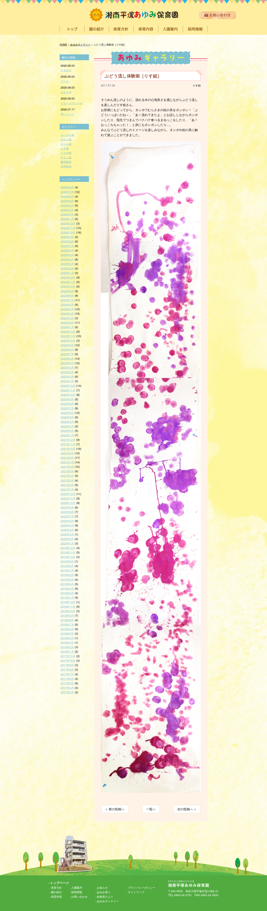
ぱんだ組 (66, 139)
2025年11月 (68, 228)
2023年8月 (67, 349)
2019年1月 (67, 597)
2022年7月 (67, 408)
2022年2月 (67, 431)
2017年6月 (67, 679)
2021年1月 (67, 489)
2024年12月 (68, 277)
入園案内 (76, 887)
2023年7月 (67, 354)
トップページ (59, 882)
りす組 (197, 85)
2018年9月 (67, 615)
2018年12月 (68, 602)
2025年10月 (68, 232)
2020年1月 (67, 543)
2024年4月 (67, 313)
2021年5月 (67, 471)
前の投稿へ (116, 809)
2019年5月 (67, 579)
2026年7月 (67, 192)
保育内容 (56, 896)
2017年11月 (68, 656)
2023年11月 (68, 336)
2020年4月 (67, 530)
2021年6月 (67, 466)
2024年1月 (67, 327)
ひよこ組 (66, 157)
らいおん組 (67, 135)
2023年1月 (67, 381)
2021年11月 (68, 444)
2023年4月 (67, 367)
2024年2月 (67, 322)
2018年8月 (67, 620)
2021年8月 (67, 458)
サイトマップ (136, 892)
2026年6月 (67, 196)
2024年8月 (67, 295)
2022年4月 (67, 422)
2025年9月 (67, 237)
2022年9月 (67, 399)
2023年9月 (67, 345)
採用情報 (76, 892)
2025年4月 (67, 259)
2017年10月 (68, 660)
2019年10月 (68, 557)
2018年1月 (67, 651)
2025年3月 (67, 264)
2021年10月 (68, 449)
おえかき (66, 92)
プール (65, 81)
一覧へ (151, 809)
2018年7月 (67, 624)
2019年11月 (68, 552)
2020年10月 (68, 503)
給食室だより (105, 896)
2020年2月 (67, 539)
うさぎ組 (66, 153)
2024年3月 (67, 318)
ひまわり (66, 70)
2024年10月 (68, 286)
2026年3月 (67, 210)
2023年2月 (67, 376)
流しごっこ (67, 114)
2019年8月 (67, 566)
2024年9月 (67, 291)
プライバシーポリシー (141, 887)
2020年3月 (67, 534)
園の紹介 (56, 892)
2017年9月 (67, 665)
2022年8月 (67, 404)
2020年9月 (67, 507)
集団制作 (66, 162)
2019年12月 (68, 548)
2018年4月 (67, 638)
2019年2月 (67, 593)
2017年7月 (67, 674)
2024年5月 (67, 309)
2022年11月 (68, 390)
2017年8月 (67, 669)
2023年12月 (68, 331)
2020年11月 (68, 498)
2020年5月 (67, 525)
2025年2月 (67, 268)
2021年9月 (67, 453)
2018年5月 (67, 633)
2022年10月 (68, 395)
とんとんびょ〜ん (71, 103)
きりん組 (66, 144)
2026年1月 (67, 219)
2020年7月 (67, 516)
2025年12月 (68, 223)
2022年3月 (67, 426)
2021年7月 (67, 462)
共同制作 (66, 166)
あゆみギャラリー (108, 901)
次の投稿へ (185, 809)
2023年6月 (67, 358)
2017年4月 (67, 687)
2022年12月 (68, 386)
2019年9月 (67, 561)
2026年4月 (67, 205)
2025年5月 (67, 255)
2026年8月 (67, 187)
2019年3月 (67, 588)
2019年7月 (67, 570)
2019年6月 (67, 575)
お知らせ (102, 887)
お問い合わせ (79, 896)
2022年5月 (67, 417)
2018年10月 (68, 611)
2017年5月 (67, 683)
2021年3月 (67, 480)
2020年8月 (67, 512)
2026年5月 (67, 201)
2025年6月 (67, 250)
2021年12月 (68, 440)
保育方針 (56, 887)
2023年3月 (67, 372)
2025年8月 (67, 241)
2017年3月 (67, 692)
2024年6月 (67, 304)
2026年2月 (67, 214)
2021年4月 (67, 475)
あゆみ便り (103, 892)
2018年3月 (67, 642)
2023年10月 (68, 340)
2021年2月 (67, 485)
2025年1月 (67, 273)
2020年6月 (67, 521)
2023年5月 (67, 363)
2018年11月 (68, 606)
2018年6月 (67, 629)
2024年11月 (68, 282)
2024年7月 (67, 300)
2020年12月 (68, 494)
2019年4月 (67, 584)
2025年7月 (67, 246)
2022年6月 (67, 413)
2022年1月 (67, 435)
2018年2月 (67, 647)
